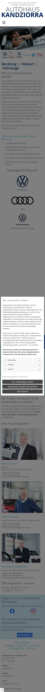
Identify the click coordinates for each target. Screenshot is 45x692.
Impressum (24, 377)
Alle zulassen (22, 391)
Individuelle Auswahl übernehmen (22, 386)
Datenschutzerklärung (10, 377)
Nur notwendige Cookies (22, 382)
